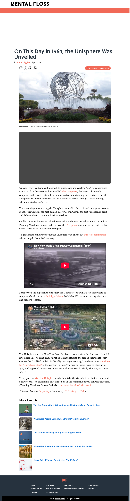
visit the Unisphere (45, 378)
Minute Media (60, 498)
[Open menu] (6, 3)
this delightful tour (54, 296)
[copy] (35, 68)
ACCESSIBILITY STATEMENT (74, 489)
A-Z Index (34, 492)
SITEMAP (91, 489)
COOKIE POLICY (36, 489)
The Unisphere (69, 191)
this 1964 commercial (95, 234)
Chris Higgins (23, 62)
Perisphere (71, 225)
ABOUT (33, 485)
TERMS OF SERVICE (53, 489)
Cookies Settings (52, 492)
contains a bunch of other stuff (75, 385)
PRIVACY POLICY (94, 485)
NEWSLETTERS (69, 485)
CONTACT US (50, 485)
